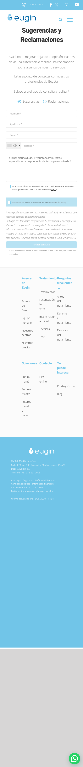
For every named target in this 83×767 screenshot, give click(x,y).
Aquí (53, 189)
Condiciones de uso (20, 483)
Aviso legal (16, 480)
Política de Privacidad (45, 480)
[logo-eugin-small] (41, 448)
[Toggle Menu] (70, 20)
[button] (74, 758)
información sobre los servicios (39, 202)
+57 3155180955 (35, 4)
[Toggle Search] (60, 21)
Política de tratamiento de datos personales (32, 491)
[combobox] (13, 145)
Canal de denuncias (20, 487)
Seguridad (28, 480)
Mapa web (38, 487)
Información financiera (43, 483)
